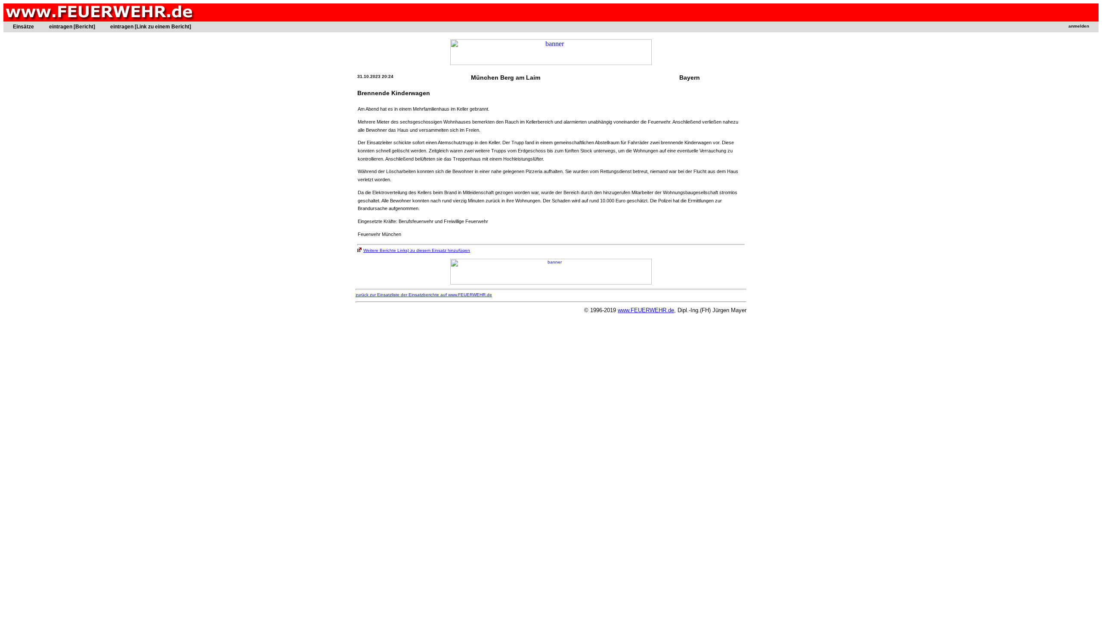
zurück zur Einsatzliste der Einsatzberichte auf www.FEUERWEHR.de (424, 294)
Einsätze (23, 27)
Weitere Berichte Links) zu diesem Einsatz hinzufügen (416, 250)
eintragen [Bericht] (72, 27)
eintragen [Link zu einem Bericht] (150, 27)
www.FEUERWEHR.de (646, 310)
